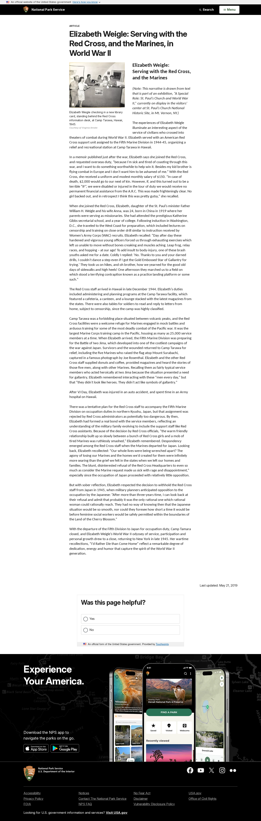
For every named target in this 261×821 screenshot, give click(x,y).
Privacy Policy (33, 799)
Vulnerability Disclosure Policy (154, 804)
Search (208, 9)
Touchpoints (162, 644)
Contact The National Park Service (102, 799)
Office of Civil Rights (202, 799)
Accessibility (32, 793)
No (91, 630)
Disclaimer (141, 799)
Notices (84, 793)
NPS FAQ (85, 804)
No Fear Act (142, 793)
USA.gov (195, 793)
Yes (92, 619)
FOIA (27, 804)
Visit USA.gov (116, 812)
